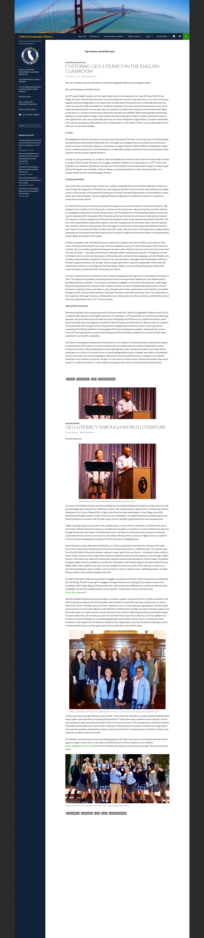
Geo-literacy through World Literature (115, 427)
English (71, 379)
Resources (94, 36)
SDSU (105, 813)
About (148, 36)
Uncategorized (72, 423)
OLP (94, 379)
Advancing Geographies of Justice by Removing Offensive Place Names (30, 180)
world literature (107, 379)
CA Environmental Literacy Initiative (30, 81)
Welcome (82, 36)
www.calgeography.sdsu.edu (79, 745)
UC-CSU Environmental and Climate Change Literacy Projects (30, 89)
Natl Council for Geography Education (28, 103)
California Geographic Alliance (35, 36)
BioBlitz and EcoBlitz (27, 109)
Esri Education (25, 97)
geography (87, 813)
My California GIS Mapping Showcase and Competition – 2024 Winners (29, 191)
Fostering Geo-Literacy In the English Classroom (112, 68)
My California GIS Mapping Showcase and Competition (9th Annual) (28, 169)
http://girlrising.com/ (76, 592)
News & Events (134, 36)
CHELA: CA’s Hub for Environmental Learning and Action (29, 72)
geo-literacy (83, 379)
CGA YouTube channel (30, 114)
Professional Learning (113, 36)
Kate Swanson (90, 76)
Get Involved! (161, 36)
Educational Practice (75, 62)
